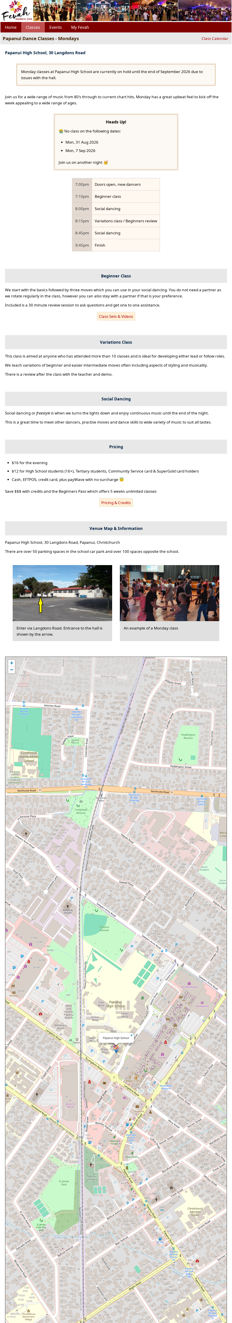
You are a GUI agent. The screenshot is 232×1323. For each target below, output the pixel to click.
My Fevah (80, 27)
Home (11, 27)
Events (55, 27)
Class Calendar (215, 38)
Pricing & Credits (116, 502)
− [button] (11, 670)
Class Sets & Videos (116, 316)
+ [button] (11, 663)
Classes (33, 27)
